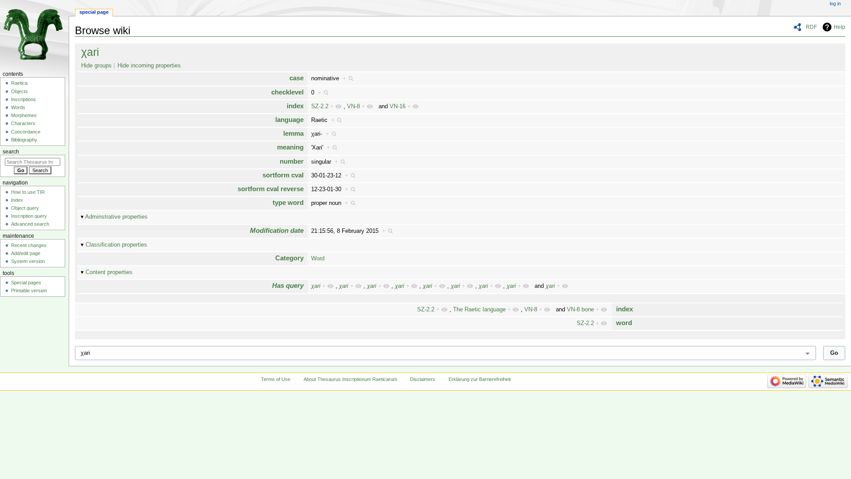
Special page (94, 12)
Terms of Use (275, 379)
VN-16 (398, 106)
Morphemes (24, 115)
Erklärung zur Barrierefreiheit (480, 379)
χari (90, 52)
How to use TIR (28, 192)
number (292, 161)
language (289, 119)
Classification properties (116, 245)
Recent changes (29, 245)
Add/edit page (25, 253)
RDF (811, 27)
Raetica (19, 83)
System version (28, 261)
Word (317, 258)
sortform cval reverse (271, 188)
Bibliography (24, 139)
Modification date (277, 230)
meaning (290, 147)
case (296, 78)
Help (839, 27)
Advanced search (30, 224)
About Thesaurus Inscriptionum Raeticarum (350, 379)
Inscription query (29, 216)
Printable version (29, 290)
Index (17, 200)
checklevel (287, 92)
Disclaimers (422, 379)
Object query (25, 208)
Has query (288, 285)
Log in (835, 3)
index (295, 106)
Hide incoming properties (149, 66)
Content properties (109, 272)
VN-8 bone (580, 309)
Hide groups (96, 66)
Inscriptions (23, 99)
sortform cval (283, 175)
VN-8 (353, 106)
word (624, 322)
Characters (23, 123)
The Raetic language (479, 309)
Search (11, 151)
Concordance (25, 131)
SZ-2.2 (319, 106)
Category (289, 258)
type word (288, 202)
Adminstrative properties (116, 217)
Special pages (26, 282)
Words (18, 107)
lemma (293, 133)
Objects (19, 91)
